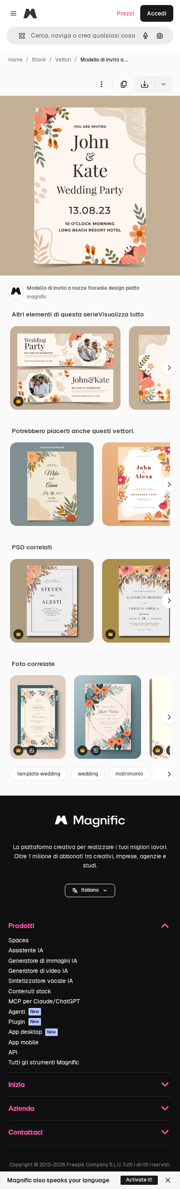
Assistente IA (25, 950)
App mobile (23, 1042)
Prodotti (21, 925)
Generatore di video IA (38, 971)
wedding (88, 774)
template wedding (38, 774)
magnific (37, 296)
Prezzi (125, 13)
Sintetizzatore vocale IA (40, 981)
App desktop (32, 1032)
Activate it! (139, 1179)
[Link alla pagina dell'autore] (15, 292)
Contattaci (25, 1132)
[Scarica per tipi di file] (163, 84)
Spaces (18, 940)
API (13, 1052)
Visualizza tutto (121, 314)
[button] (90, 890)
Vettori (63, 59)
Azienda (21, 1108)
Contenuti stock (29, 991)
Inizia (16, 1084)
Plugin (23, 1022)
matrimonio (129, 774)
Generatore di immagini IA (42, 960)
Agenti (23, 1011)
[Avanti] (169, 368)
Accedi (157, 13)
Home (15, 59)
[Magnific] (90, 822)
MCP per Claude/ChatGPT (44, 1001)
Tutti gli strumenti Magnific (43, 1062)
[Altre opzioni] (101, 84)
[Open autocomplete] (18, 36)
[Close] (168, 1180)
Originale (55, 112)
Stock (39, 59)
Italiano (90, 890)
